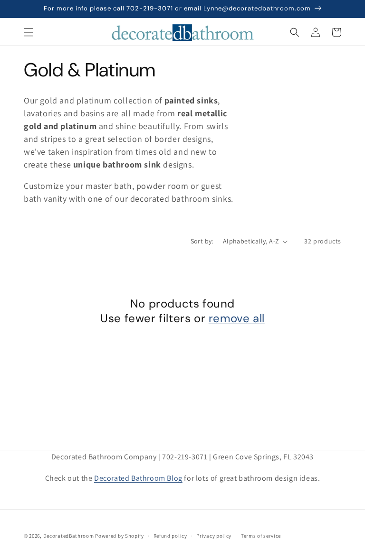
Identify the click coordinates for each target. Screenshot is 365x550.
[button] (28, 32)
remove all (237, 318)
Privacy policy (213, 535)
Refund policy (170, 535)
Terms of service (261, 535)
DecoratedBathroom (68, 535)
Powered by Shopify (119, 535)
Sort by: (202, 241)
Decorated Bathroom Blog (138, 478)
